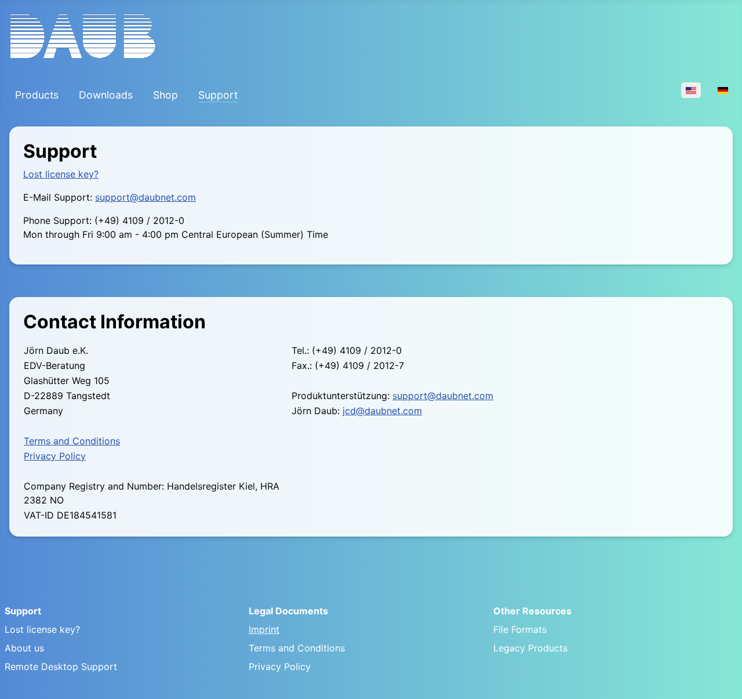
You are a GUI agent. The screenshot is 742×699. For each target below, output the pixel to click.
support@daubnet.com (145, 197)
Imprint (264, 629)
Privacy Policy (55, 456)
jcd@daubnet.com (382, 410)
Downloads (106, 95)
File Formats (520, 629)
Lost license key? (61, 174)
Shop (165, 95)
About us (24, 648)
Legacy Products (530, 648)
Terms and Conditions (72, 441)
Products (37, 95)
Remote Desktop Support (61, 666)
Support (218, 95)
